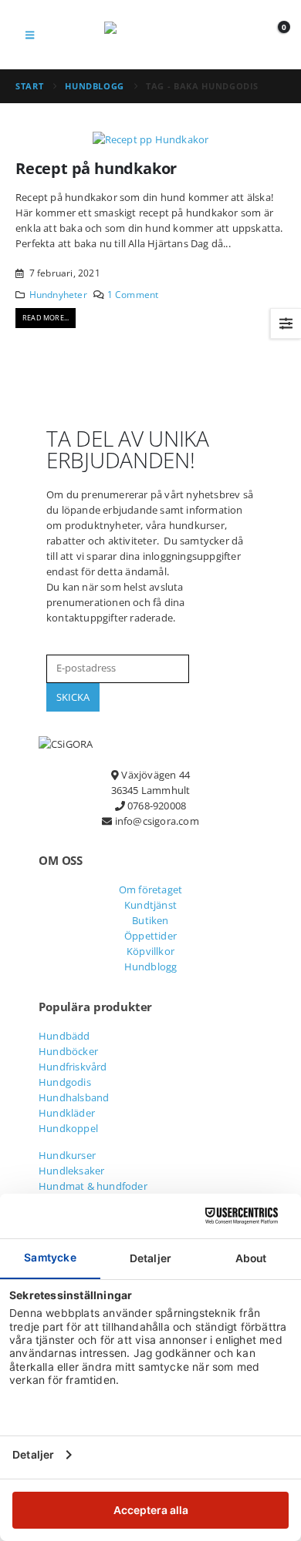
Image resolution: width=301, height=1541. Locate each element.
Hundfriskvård (73, 1067)
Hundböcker (68, 1051)
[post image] (150, 138)
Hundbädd (64, 1036)
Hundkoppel (68, 1128)
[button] (29, 35)
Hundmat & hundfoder (93, 1186)
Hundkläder (67, 1113)
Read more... (45, 318)
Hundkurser (67, 1155)
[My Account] (240, 35)
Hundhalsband (74, 1097)
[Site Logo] (150, 35)
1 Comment (133, 294)
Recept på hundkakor (96, 168)
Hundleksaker (71, 1171)
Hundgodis (65, 1082)
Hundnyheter (58, 294)
